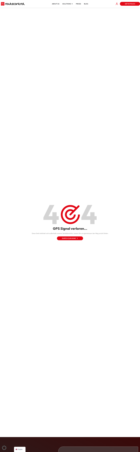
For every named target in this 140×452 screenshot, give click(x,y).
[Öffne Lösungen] (72, 4)
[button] (4, 448)
